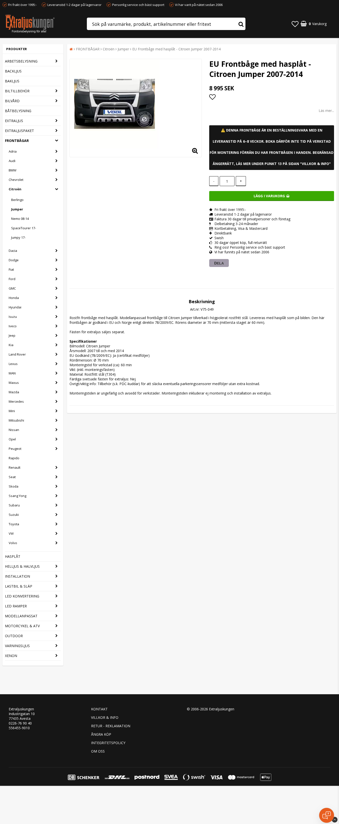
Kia (11, 345)
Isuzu (13, 316)
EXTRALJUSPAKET (19, 130)
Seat (12, 477)
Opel (12, 439)
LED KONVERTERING (22, 596)
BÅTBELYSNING (18, 110)
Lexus (13, 364)
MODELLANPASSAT (21, 616)
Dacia (13, 250)
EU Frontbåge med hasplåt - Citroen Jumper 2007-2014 (176, 49)
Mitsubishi (16, 420)
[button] (295, 24)
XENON (11, 655)
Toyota (14, 524)
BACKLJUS (13, 71)
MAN (12, 373)
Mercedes (16, 401)
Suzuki (14, 514)
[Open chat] (326, 815)
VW (11, 533)
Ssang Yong (17, 496)
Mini (12, 411)
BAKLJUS (12, 81)
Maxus (14, 382)
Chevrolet (16, 179)
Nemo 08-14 (20, 218)
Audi (12, 161)
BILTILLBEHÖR (17, 91)
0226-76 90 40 (20, 723)
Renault (14, 467)
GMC (12, 288)
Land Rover (17, 354)
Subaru (14, 505)
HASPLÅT (12, 556)
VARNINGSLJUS (17, 645)
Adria (13, 151)
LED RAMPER (16, 606)
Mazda (14, 392)
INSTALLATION (17, 576)
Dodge (14, 260)
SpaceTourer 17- (23, 228)
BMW (12, 170)
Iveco (13, 326)
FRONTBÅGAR (17, 140)
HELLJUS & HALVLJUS (22, 566)
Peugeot (15, 448)
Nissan (14, 430)
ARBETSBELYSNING (21, 61)
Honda (14, 298)
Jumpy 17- (18, 237)
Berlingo (17, 200)
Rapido (14, 458)
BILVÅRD (12, 101)
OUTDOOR (14, 635)
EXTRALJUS (14, 120)
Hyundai (15, 307)
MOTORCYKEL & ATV (22, 626)
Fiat (11, 269)
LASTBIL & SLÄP (18, 586)
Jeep (12, 335)
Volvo (13, 543)
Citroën (15, 189)
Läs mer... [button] (326, 110)
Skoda (13, 486)
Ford (12, 279)
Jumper (17, 209)
